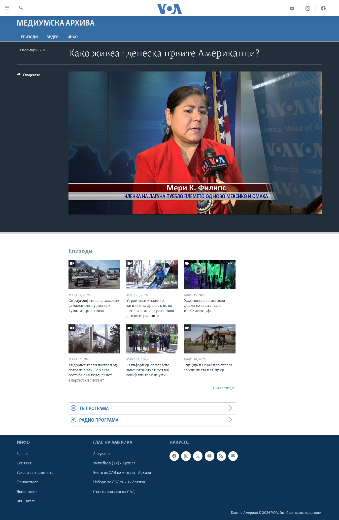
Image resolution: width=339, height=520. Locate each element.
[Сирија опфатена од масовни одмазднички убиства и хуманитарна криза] (94, 274)
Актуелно (101, 454)
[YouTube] (292, 8)
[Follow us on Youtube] (209, 456)
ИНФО (73, 37)
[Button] (28, 76)
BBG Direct (25, 501)
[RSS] (221, 456)
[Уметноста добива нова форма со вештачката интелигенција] (210, 274)
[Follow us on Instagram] (186, 456)
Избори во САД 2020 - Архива (119, 483)
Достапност (27, 492)
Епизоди (29, 37)
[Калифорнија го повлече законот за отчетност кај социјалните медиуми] (152, 338)
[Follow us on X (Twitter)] (198, 456)
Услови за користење (35, 473)
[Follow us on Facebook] (174, 456)
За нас (22, 454)
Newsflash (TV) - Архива (114, 464)
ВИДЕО (53, 37)
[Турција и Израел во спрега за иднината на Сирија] (210, 338)
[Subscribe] (233, 456)
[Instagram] (308, 8)
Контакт (24, 464)
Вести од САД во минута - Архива (122, 473)
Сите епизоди (224, 388)
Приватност (27, 483)
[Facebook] (323, 8)
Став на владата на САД (114, 492)
